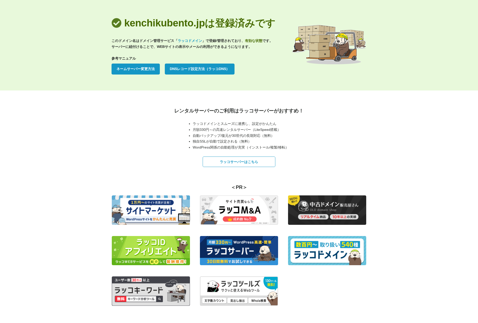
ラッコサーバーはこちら (239, 162)
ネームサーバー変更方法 (136, 69)
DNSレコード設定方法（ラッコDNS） (200, 69)
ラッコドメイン (190, 41)
